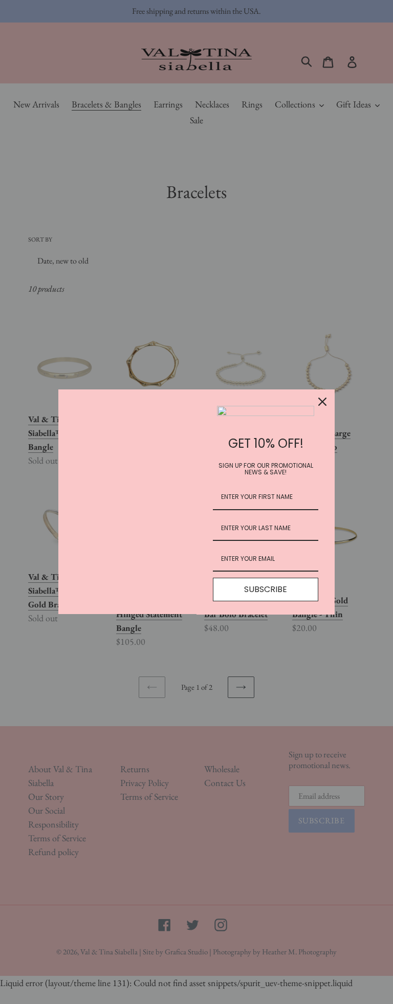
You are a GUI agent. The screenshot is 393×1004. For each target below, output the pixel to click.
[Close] (322, 401)
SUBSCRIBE (265, 589)
